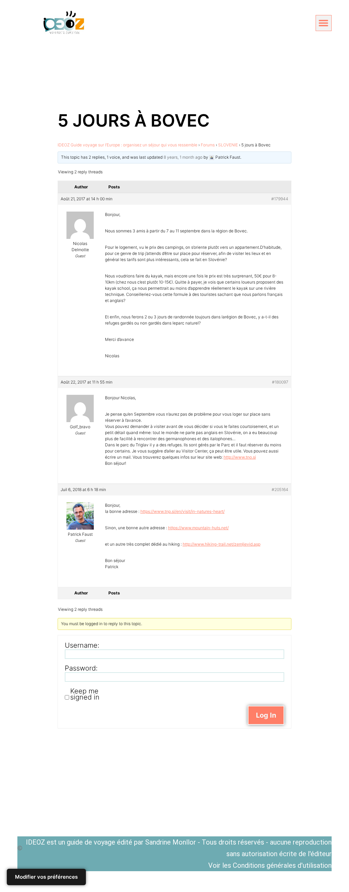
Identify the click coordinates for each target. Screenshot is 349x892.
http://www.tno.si (240, 457)
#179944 (279, 198)
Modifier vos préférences (46, 877)
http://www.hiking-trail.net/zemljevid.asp (221, 544)
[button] (324, 23)
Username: (82, 645)
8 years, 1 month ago (183, 157)
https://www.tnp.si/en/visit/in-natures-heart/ (182, 511)
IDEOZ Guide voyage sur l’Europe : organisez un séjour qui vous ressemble (127, 144)
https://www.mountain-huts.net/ (198, 527)
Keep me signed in (85, 694)
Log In (266, 715)
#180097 (280, 382)
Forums (208, 144)
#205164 (280, 489)
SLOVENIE (228, 144)
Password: (81, 668)
